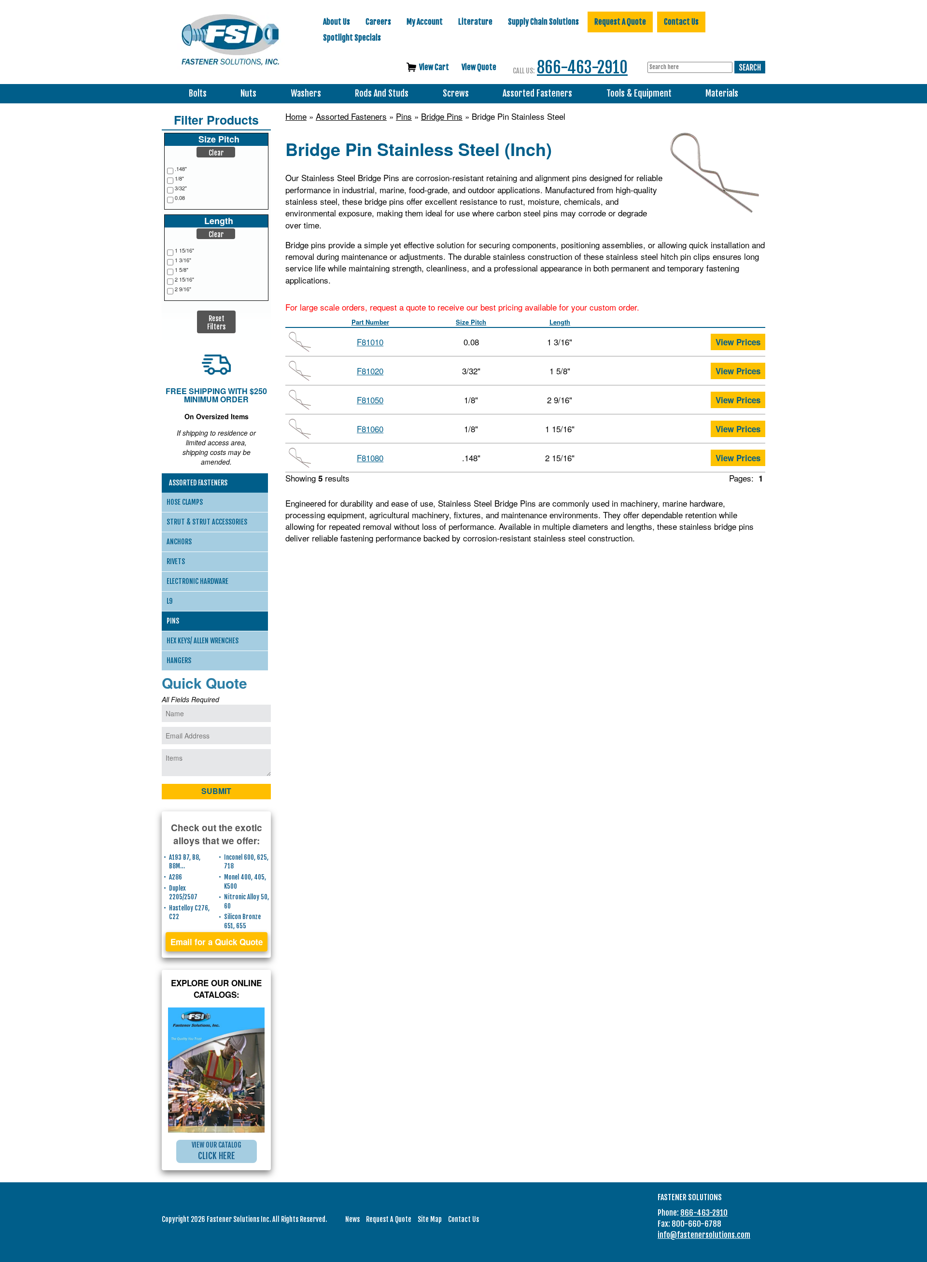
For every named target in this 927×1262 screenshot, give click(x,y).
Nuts (248, 93)
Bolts (198, 93)
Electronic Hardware (197, 581)
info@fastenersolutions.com (704, 1235)
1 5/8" (181, 269)
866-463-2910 (582, 67)
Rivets (176, 561)
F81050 (370, 400)
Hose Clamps (185, 502)
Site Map (430, 1219)
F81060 (370, 429)
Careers (378, 22)
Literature (475, 22)
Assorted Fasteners (537, 93)
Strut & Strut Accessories (207, 522)
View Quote (479, 67)
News (352, 1219)
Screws (456, 93)
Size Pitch (471, 321)
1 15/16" (184, 250)
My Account (425, 22)
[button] (216, 152)
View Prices (738, 342)
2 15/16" (184, 279)
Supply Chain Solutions (543, 22)
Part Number (370, 321)
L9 (169, 601)
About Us (336, 22)
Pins (404, 116)
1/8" (179, 178)
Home (296, 116)
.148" (181, 168)
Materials (721, 93)
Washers (306, 93)
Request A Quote (620, 22)
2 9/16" (183, 289)
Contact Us (681, 22)
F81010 (370, 342)
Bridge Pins (442, 116)
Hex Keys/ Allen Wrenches (203, 641)
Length (559, 321)
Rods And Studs (381, 93)
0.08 (180, 197)
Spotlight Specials (352, 38)
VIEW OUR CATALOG (216, 1151)
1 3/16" (183, 260)
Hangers (179, 660)
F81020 (370, 371)
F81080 (370, 458)
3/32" (181, 188)
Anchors (179, 542)
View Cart (434, 67)
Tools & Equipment (639, 93)
